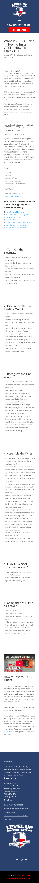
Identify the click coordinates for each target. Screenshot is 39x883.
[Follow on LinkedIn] (26, 859)
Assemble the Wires (12, 220)
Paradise (24, 772)
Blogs (11, 58)
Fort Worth (23, 767)
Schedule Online (9, 812)
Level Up (9, 732)
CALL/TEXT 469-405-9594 (19, 24)
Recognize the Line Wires (14, 217)
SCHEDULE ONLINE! (19, 29)
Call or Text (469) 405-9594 (13, 805)
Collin (11, 767)
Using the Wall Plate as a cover (16, 225)
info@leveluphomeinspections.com (16, 808)
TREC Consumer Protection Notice (16, 816)
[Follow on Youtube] (17, 859)
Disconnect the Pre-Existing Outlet (18, 214)
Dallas (16, 767)
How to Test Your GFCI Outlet (16, 228)
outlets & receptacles (12, 196)
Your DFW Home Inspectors (16, 55)
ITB (29, 878)
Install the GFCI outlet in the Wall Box (19, 222)
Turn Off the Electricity (15, 212)
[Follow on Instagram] (21, 859)
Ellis (5, 769)
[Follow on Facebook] (13, 859)
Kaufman (22, 769)
